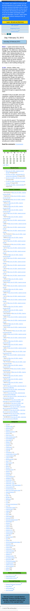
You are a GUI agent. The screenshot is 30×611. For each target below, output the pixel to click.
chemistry (8, 449)
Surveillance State (10, 557)
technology (8, 559)
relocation (8, 544)
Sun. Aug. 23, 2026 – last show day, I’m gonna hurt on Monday (15, 175)
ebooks (8, 468)
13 (7, 158)
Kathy (7, 495)
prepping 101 (9, 530)
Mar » (7, 164)
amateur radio (9, 426)
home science (9, 487)
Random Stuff (9, 537)
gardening (8, 478)
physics (8, 523)
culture (7, 457)
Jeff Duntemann (10, 588)
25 (24, 160)
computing (8, 452)
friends (7, 474)
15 (14, 158)
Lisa (7, 502)
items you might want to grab (13, 490)
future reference (10, 476)
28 (10, 163)
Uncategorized (9, 562)
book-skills (8, 440)
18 (24, 158)
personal (8, 518)
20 (7, 160)
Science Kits (14, 31)
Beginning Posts (15, 28)
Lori (7, 506)
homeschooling (10, 488)
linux (7, 500)
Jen (7, 493)
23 (17, 160)
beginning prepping (10, 431)
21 (10, 160)
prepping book (9, 531)
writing (7, 568)
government (9, 480)
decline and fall (9, 459)
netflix (7, 512)
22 (14, 160)
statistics (8, 554)
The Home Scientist (10, 561)
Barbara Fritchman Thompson (13, 584)
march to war (9, 509)
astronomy (8, 428)
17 (20, 158)
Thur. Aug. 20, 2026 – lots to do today (15, 184)
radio (7, 535)
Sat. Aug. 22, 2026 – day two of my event (15, 177)
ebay (7, 464)
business (8, 443)
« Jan (4, 164)
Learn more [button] (5, 18)
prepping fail (9, 533)
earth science (9, 462)
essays (7, 471)
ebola (7, 466)
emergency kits (9, 469)
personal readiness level (12, 519)
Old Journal (14, 25)
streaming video (10, 556)
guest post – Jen (10, 481)
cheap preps (9, 447)
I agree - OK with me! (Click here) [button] (15, 22)
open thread (9, 516)
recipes (7, 540)
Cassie (7, 445)
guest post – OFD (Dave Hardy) (13, 485)
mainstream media (10, 507)
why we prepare (9, 566)
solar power (9, 552)
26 (4, 163)
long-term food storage (11, 504)
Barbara (8, 430)
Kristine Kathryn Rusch (11, 578)
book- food (8, 435)
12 (4, 158)
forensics (8, 473)
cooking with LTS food (11, 454)
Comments (19, 144)
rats (7, 538)
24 (20, 160)
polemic (8, 525)
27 (7, 163)
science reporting (10, 550)
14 (10, 158)
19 (4, 160)
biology (8, 433)
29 (14, 163)
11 (24, 156)
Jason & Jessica (10, 492)
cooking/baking (10, 455)
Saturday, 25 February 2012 (12, 41)
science (8, 547)
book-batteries (9, 438)
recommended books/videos (13, 542)
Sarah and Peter (10, 545)
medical (8, 511)
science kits (9, 549)
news (7, 514)
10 (20, 156)
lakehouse (8, 499)
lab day (7, 497)
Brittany (8, 442)
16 (17, 158)
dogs (7, 461)
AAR (7, 424)
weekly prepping (10, 564)
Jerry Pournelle (9, 590)
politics (7, 526)
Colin (7, 450)
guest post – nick (10, 483)
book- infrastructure (11, 437)
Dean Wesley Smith (10, 576)
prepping (8, 528)
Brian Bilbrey (9, 586)
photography (9, 521)
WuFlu (7, 569)
